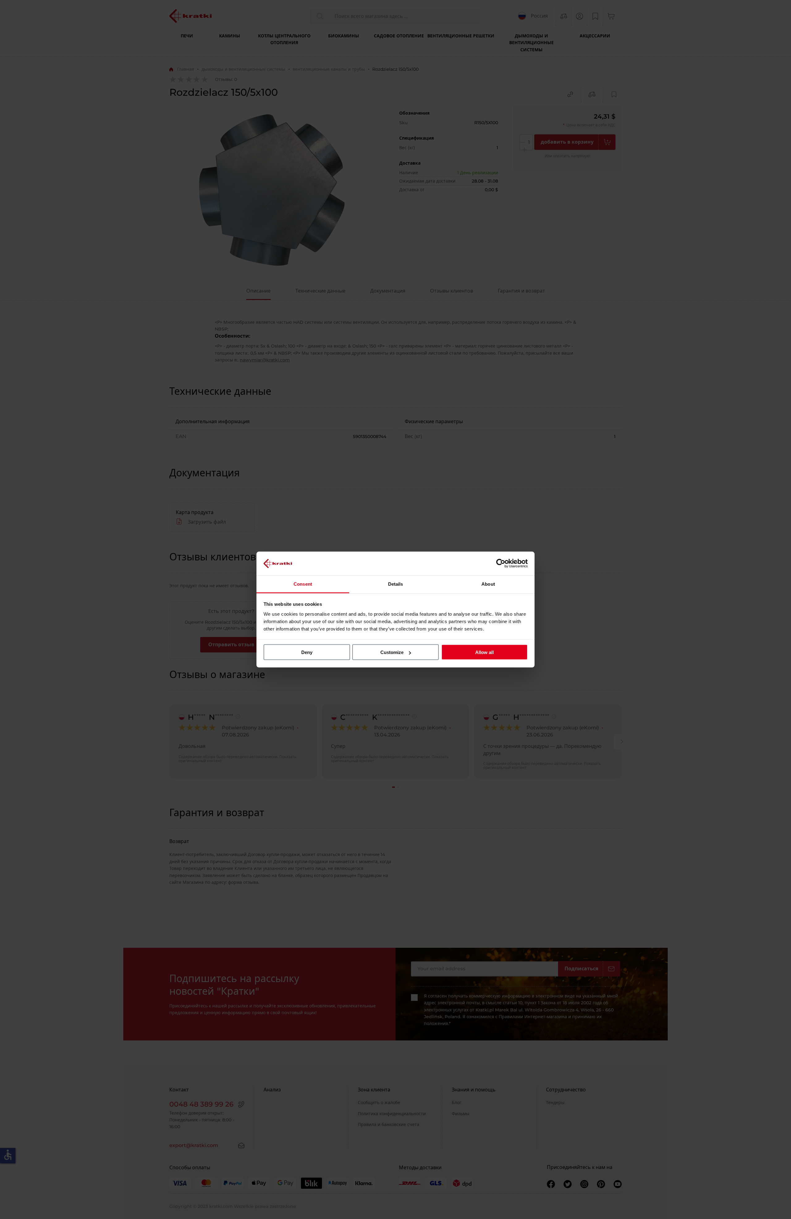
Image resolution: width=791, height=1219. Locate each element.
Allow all (484, 652)
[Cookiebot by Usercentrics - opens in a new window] (501, 563)
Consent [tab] (303, 583)
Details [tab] (395, 583)
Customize (392, 652)
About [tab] (488, 583)
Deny (306, 652)
